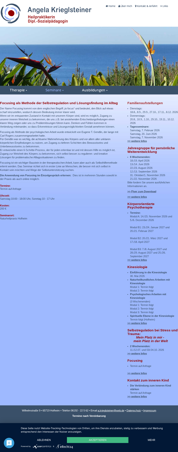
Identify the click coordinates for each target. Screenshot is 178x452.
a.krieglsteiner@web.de (111, 410)
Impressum (149, 410)
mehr (151, 440)
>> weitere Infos (137, 141)
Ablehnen (44, 440)
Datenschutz (134, 410)
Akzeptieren (97, 440)
